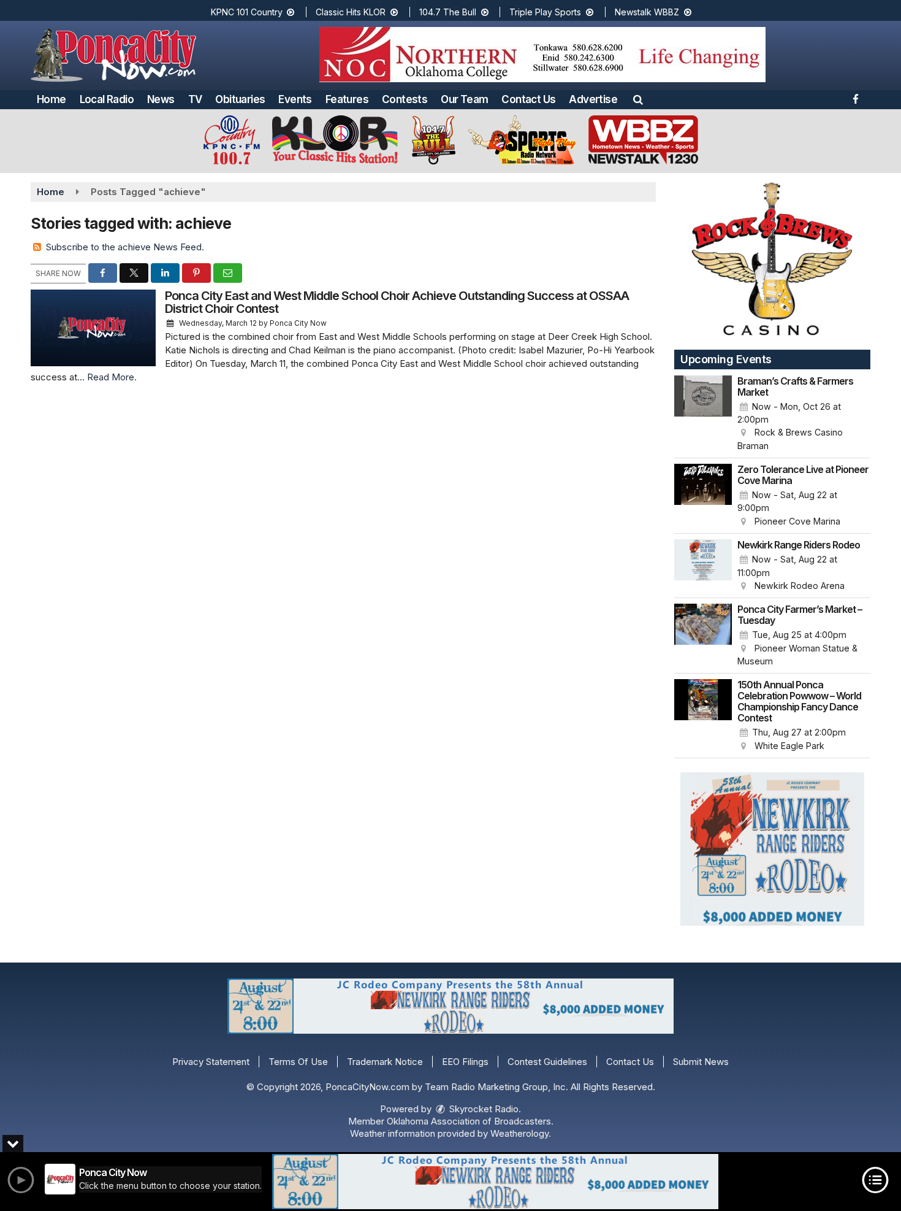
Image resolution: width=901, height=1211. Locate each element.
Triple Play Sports (546, 12)
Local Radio (107, 99)
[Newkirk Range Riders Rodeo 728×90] (495, 1181)
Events (294, 99)
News (161, 99)
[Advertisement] (542, 54)
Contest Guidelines (547, 1061)
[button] (638, 99)
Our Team (464, 99)
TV (195, 99)
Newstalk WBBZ (648, 12)
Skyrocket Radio (483, 1109)
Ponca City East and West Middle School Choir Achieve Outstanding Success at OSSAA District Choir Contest (397, 302)
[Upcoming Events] (703, 414)
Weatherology (519, 1133)
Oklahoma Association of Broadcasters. (470, 1121)
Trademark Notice (385, 1061)
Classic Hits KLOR (352, 12)
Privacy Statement (210, 1061)
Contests (404, 99)
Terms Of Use (298, 1061)
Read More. (112, 377)
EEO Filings (465, 1061)
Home (51, 99)
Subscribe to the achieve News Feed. (125, 247)
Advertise (593, 99)
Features (346, 99)
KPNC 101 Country (248, 12)
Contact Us (528, 99)
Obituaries (240, 99)
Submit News (701, 1061)
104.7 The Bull (449, 12)
